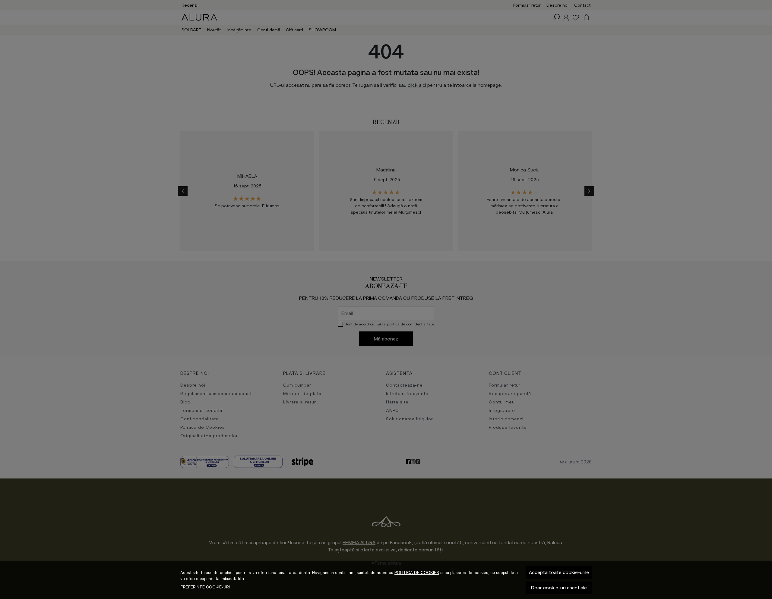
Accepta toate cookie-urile (559, 572)
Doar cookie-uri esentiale (559, 588)
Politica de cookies (416, 572)
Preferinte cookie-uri (205, 587)
